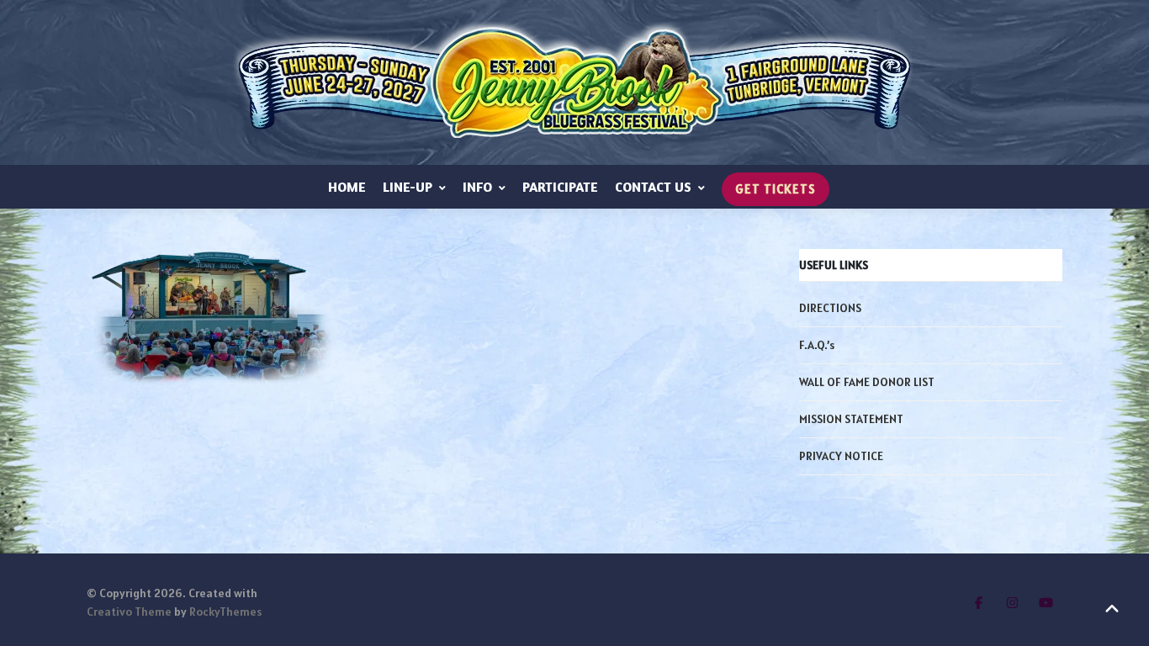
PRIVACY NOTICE (841, 455)
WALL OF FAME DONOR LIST (867, 381)
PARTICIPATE (560, 186)
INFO (477, 186)
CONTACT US (653, 186)
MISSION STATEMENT (851, 418)
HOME (347, 186)
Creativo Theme (129, 611)
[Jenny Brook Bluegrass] (574, 82)
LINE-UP (407, 186)
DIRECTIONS (830, 307)
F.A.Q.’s (816, 344)
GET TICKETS (775, 189)
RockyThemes (225, 611)
